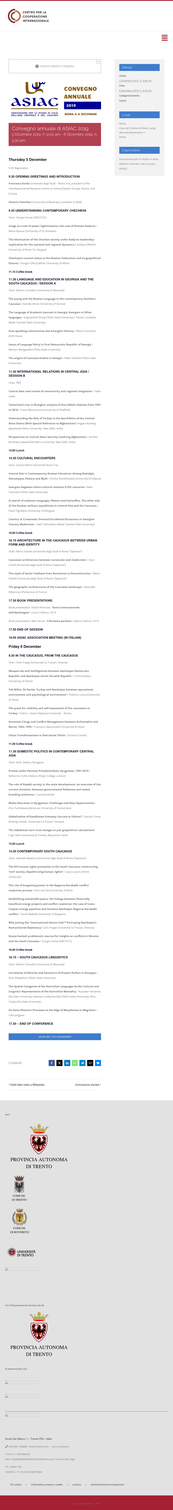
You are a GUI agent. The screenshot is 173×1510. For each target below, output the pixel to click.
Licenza (76, 1484)
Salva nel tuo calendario (54, 1037)
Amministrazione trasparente (107, 1484)
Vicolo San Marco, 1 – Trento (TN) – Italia (28, 1438)
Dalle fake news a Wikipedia (27, 1085)
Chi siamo (15, 1484)
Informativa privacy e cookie (47, 1484)
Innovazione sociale (87, 1085)
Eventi (122, 100)
